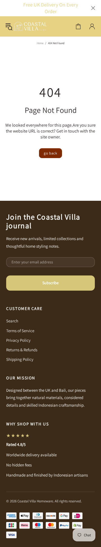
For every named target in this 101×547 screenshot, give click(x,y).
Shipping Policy (19, 359)
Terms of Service (20, 330)
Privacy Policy (18, 340)
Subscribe (50, 282)
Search (12, 320)
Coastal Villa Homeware (30, 26)
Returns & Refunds (21, 349)
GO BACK (50, 153)
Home (40, 43)
